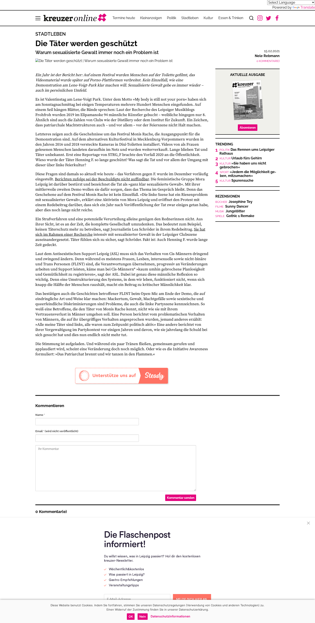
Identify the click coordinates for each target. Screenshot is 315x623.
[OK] (310, 611)
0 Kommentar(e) (268, 61)
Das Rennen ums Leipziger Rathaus (246, 151)
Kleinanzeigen (151, 18)
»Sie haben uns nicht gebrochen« (243, 165)
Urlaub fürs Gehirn (241, 158)
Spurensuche (237, 181)
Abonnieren (248, 127)
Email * (56, 431)
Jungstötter (230, 211)
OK (131, 616)
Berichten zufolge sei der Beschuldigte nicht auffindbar (102, 179)
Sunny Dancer (231, 206)
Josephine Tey (233, 202)
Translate (307, 7)
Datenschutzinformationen (170, 616)
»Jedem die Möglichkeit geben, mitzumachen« (248, 174)
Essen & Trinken (230, 18)
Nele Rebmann (267, 56)
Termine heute (123, 18)
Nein (142, 616)
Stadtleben (189, 18)
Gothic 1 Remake (234, 216)
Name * (40, 414)
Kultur (208, 18)
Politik (171, 18)
